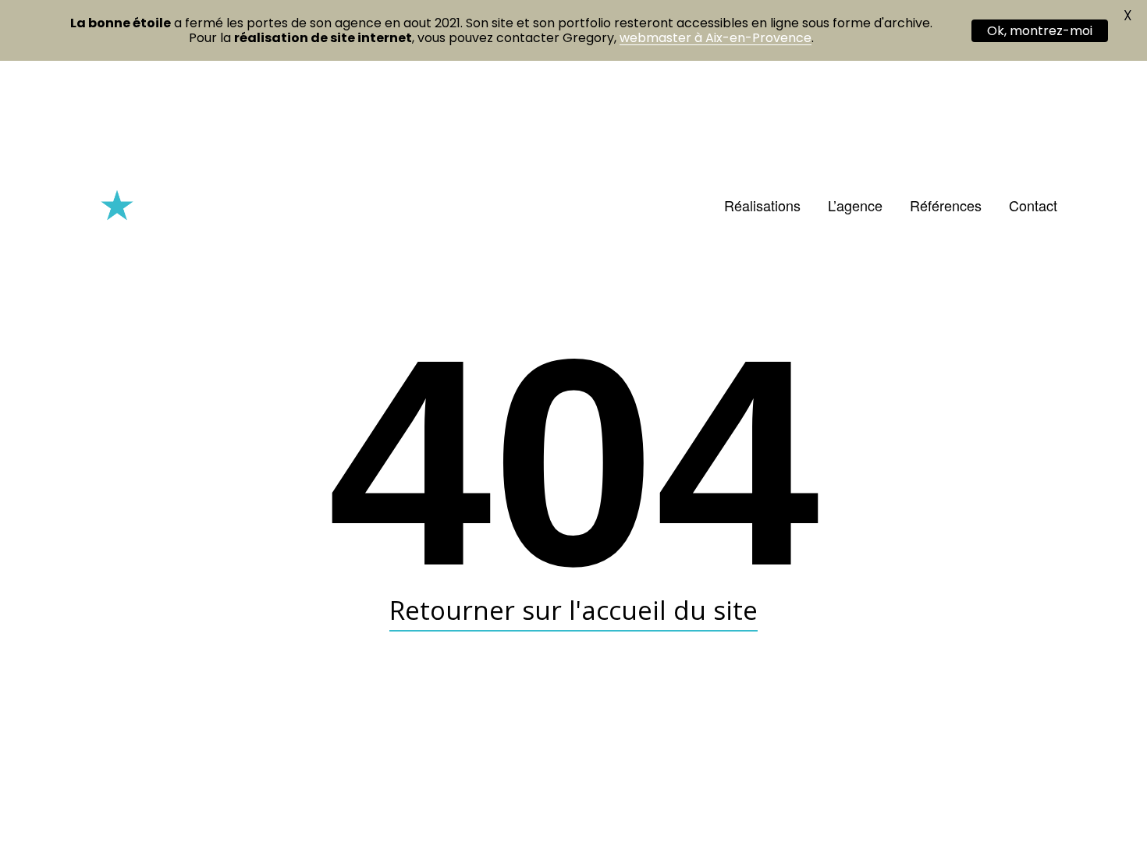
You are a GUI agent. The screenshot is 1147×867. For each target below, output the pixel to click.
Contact (1033, 205)
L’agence (855, 205)
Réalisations (762, 205)
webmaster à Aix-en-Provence (715, 37)
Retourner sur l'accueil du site (573, 610)
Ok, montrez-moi (1039, 31)
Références (946, 205)
